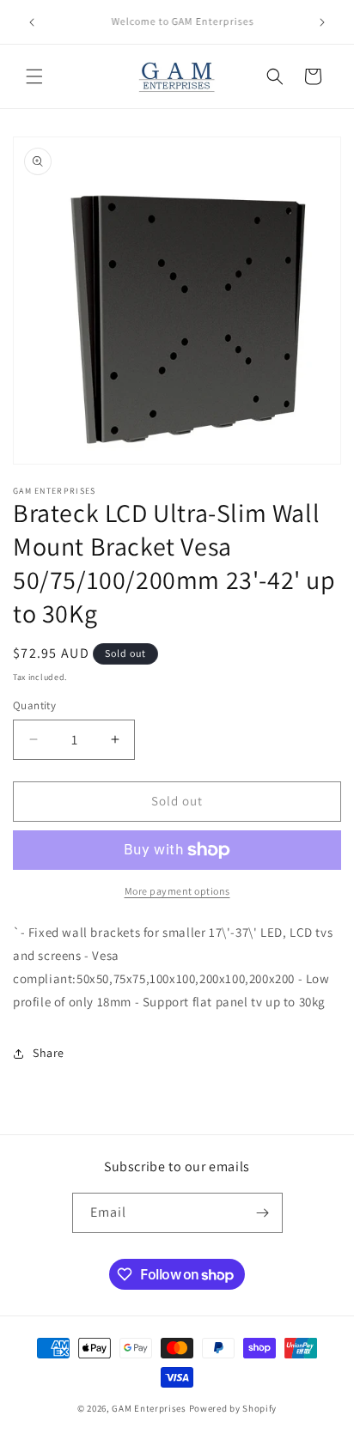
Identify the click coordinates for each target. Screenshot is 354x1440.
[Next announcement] (322, 22)
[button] (34, 76)
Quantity (34, 705)
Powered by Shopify (233, 1408)
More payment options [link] (177, 890)
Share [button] (48, 1052)
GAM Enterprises (149, 1408)
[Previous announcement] (32, 22)
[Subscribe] (263, 1213)
